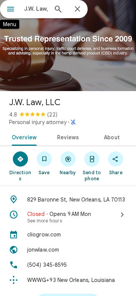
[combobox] (36, 8)
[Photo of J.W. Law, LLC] (68, 45)
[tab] (22, 137)
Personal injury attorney (37, 122)
